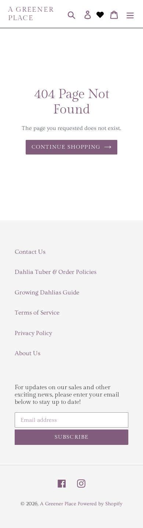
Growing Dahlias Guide (47, 292)
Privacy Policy (33, 333)
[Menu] (130, 14)
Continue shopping (66, 147)
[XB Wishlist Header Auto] (100, 14)
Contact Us (30, 251)
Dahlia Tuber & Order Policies (55, 271)
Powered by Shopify (100, 504)
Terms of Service (37, 312)
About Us (27, 353)
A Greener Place (31, 13)
